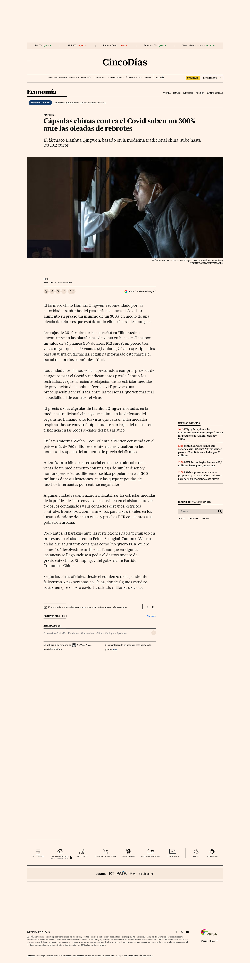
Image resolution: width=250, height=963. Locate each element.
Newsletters (133, 956)
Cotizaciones (99, 78)
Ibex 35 (38, 45)
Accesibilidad (111, 956)
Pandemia (49, 115)
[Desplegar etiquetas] (153, 632)
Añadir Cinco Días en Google (141, 291)
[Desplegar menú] (29, 62)
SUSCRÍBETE (192, 78)
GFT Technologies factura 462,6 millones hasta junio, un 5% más (200, 464)
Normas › (151, 616)
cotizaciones (173, 856)
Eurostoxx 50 (150, 45)
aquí (115, 649)
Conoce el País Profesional (125, 873)
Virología (109, 633)
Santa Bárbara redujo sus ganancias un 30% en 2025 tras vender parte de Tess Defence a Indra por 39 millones (200, 450)
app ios (196, 856)
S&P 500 (72, 45)
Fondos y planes (115, 78)
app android (212, 856)
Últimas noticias (133, 78)
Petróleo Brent (110, 45)
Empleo (177, 93)
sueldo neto (82, 856)
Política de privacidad (94, 956)
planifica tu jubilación (105, 856)
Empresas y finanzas (57, 78)
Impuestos (188, 93)
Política (200, 93)
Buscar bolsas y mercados (194, 502)
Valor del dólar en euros (193, 45)
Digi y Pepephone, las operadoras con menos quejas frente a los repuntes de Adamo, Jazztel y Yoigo (200, 434)
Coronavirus (87, 633)
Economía (86, 78)
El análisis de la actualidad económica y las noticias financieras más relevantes (87, 607)
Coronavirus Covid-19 (54, 633)
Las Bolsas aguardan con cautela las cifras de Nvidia (80, 102)
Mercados (74, 78)
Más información (52, 649)
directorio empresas (150, 856)
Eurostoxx (193, 519)
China (99, 633)
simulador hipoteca (60, 856)
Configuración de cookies (72, 956)
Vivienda (167, 93)
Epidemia (122, 633)
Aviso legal (40, 956)
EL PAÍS (158, 76)
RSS (125, 956)
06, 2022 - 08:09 (61, 283)
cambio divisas (128, 856)
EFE (46, 279)
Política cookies (53, 956)
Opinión (147, 78)
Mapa (120, 956)
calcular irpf (38, 856)
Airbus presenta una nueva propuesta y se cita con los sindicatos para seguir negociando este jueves (200, 475)
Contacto (31, 956)
